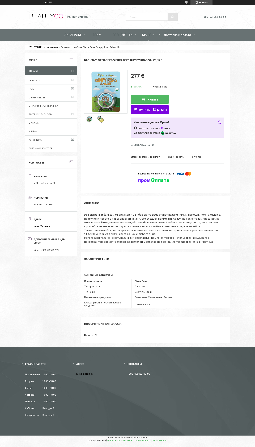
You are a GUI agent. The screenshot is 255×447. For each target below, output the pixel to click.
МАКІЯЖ (148, 35)
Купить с (145, 109)
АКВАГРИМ (73, 35)
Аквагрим (34, 80)
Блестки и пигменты (40, 114)
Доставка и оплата (177, 35)
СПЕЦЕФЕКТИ (123, 35)
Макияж (34, 123)
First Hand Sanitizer (40, 148)
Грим (32, 89)
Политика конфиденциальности (151, 440)
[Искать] (173, 17)
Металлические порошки (43, 106)
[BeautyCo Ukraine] (46, 18)
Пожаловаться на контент (120, 440)
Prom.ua (143, 437)
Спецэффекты (37, 97)
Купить (153, 99)
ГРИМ (97, 35)
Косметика (52, 47)
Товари (33, 70)
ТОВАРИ (38, 47)
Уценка (33, 131)
